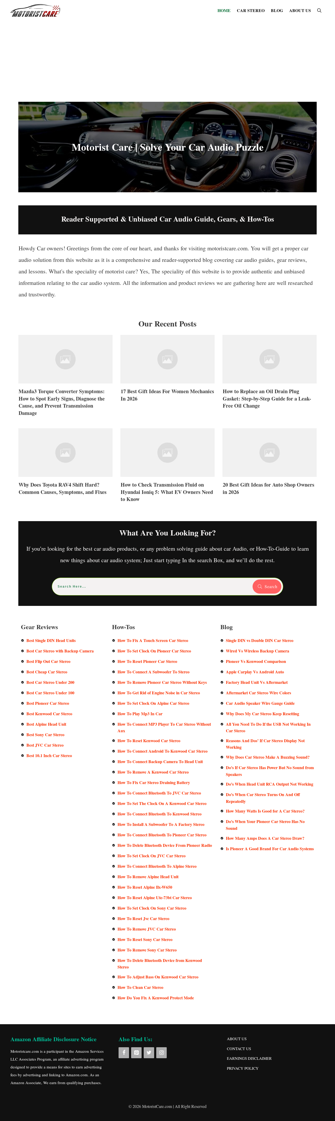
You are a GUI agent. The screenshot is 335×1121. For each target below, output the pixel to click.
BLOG (277, 10)
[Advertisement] (167, 60)
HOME (224, 10)
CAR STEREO (251, 10)
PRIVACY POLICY (243, 1068)
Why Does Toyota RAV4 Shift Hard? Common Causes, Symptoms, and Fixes (65, 468)
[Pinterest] (136, 1052)
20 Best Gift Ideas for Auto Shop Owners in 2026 (269, 468)
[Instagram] (161, 1052)
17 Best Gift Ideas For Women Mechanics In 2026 (167, 378)
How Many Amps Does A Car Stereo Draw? (265, 838)
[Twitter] (149, 1052)
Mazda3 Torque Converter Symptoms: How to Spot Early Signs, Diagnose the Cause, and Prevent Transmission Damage (65, 378)
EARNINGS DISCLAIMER (249, 1058)
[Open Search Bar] (319, 10)
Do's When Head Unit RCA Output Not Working (269, 784)
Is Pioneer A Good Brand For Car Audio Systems (270, 849)
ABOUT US (300, 10)
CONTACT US (239, 1048)
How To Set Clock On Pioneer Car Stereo (154, 651)
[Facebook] (124, 1052)
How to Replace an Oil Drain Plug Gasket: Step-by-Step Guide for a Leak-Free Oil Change (269, 378)
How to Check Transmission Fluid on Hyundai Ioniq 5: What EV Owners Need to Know (167, 468)
